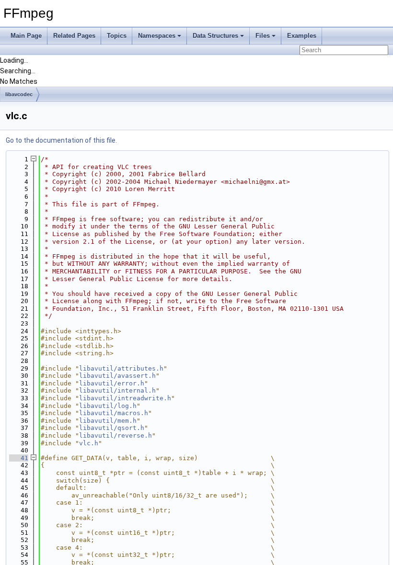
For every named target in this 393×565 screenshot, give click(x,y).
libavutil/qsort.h (111, 427)
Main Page (26, 35)
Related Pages (74, 35)
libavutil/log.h (108, 405)
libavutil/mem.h (108, 420)
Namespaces (156, 35)
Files (262, 35)
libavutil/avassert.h (117, 375)
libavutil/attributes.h (121, 368)
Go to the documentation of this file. (61, 140)
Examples (301, 35)
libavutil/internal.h (117, 390)
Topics (117, 35)
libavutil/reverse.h (115, 435)
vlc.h (88, 443)
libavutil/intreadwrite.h (125, 398)
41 (18, 458)
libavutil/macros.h (113, 413)
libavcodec (19, 94)
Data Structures (215, 35)
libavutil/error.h (111, 383)
